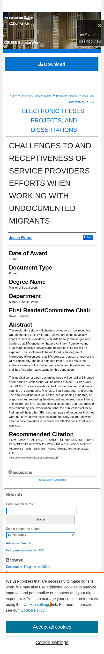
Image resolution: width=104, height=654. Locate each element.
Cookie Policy (33, 610)
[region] (52, 613)
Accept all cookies (52, 627)
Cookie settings (36, 604)
